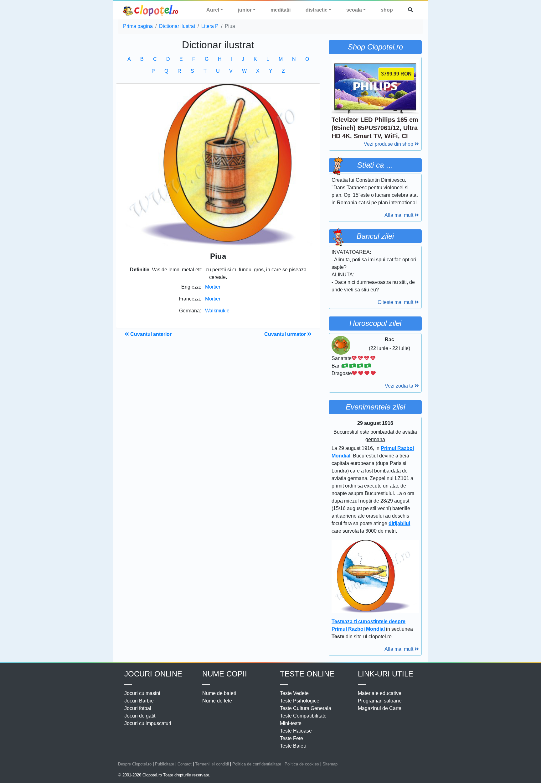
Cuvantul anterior (150, 334)
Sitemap (329, 764)
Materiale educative (379, 693)
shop (387, 10)
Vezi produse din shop (389, 144)
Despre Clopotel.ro (135, 764)
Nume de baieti (219, 693)
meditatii (280, 10)
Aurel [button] (212, 10)
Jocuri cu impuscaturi (147, 723)
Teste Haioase (296, 730)
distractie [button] (316, 10)
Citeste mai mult (396, 302)
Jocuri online (153, 674)
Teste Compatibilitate (303, 715)
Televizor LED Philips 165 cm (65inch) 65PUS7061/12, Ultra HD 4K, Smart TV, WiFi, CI (375, 127)
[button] (410, 10)
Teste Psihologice (299, 700)
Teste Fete (291, 738)
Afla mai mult (399, 215)
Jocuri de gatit (139, 715)
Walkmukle (217, 310)
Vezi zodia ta (400, 386)
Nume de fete (217, 700)
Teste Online (307, 674)
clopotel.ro (151, 10)
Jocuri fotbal (137, 708)
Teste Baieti (293, 746)
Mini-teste (290, 723)
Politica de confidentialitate (256, 764)
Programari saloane (380, 700)
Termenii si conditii (212, 764)
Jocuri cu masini (142, 693)
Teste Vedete (294, 693)
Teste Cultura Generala (305, 708)
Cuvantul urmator (285, 334)
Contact (185, 764)
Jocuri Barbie (139, 700)
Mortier (212, 287)
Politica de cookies (302, 764)
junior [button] (245, 10)
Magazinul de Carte (379, 708)
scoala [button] (354, 10)
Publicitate (164, 764)
